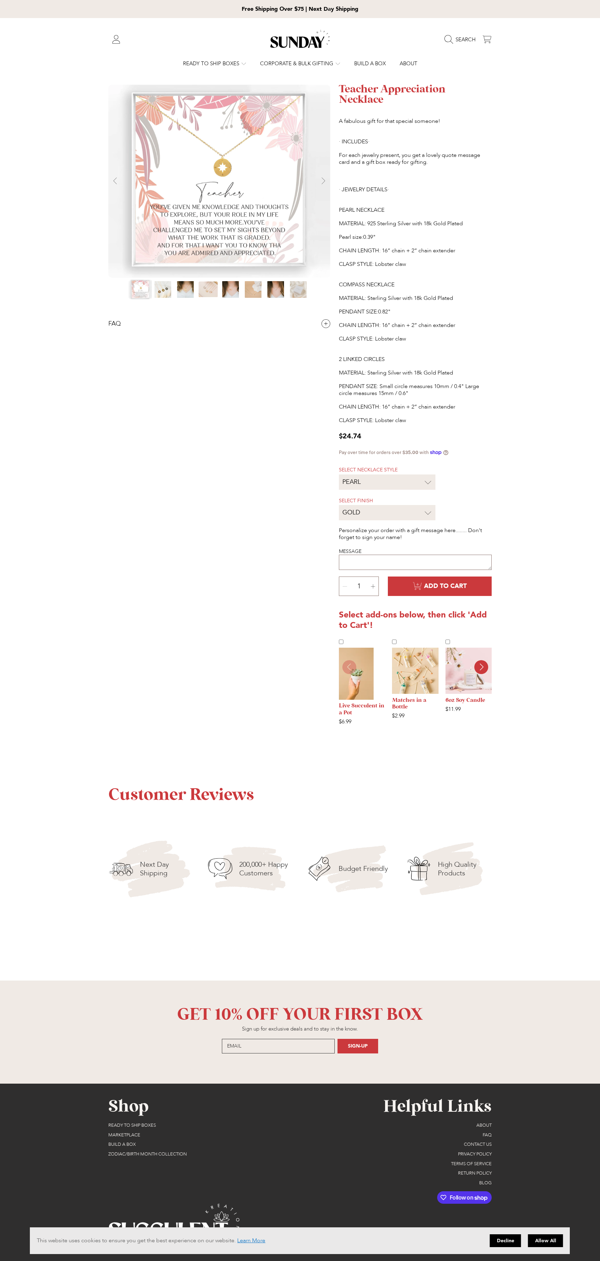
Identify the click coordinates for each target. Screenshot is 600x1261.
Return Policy (475, 1173)
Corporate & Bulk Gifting (297, 63)
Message (350, 551)
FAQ (487, 1135)
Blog (485, 1183)
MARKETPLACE (124, 1135)
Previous (115, 181)
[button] (461, 39)
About (484, 1125)
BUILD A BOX (122, 1144)
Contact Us (478, 1144)
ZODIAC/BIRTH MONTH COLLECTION (147, 1154)
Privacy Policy (475, 1154)
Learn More (251, 1240)
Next (323, 181)
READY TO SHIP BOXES (212, 63)
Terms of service (471, 1164)
